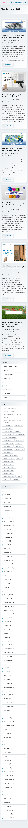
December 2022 (8, 602)
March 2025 (7, 556)
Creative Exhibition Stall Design (11, 431)
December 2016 (8, 741)
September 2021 (8, 660)
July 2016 (6, 752)
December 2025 (8, 522)
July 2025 (6, 541)
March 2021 (7, 679)
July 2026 (6, 495)
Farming (18, 443)
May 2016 (6, 760)
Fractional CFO (19, 446)
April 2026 (6, 506)
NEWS (5, 386)
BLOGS (12, 42)
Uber (19, 476)
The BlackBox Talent (9, 476)
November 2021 (8, 652)
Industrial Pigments (8, 458)
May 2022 (6, 629)
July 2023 (6, 575)
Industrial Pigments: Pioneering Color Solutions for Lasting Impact (13, 205)
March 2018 (7, 718)
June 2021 (6, 672)
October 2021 (7, 656)
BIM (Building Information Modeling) (13, 414)
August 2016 (7, 748)
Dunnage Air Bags (8, 443)
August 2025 (7, 537)
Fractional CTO (7, 452)
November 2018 (8, 698)
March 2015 (7, 806)
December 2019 (8, 687)
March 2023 (7, 591)
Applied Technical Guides (10, 366)
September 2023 (8, 568)
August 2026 (7, 491)
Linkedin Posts (7, 382)
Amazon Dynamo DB (9, 411)
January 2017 (7, 737)
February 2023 (8, 595)
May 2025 (6, 548)
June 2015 (6, 795)
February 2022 (8, 641)
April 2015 (6, 802)
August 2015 (7, 787)
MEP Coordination (8, 464)
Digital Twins (19, 440)
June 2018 (6, 714)
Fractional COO (19, 449)
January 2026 (7, 518)
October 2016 (7, 745)
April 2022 (6, 633)
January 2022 (7, 645)
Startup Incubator (8, 473)
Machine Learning (8, 461)
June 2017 (6, 729)
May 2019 (6, 691)
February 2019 (7, 695)
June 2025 (6, 545)
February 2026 (8, 514)
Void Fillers (6, 479)
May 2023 (6, 583)
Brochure (6, 417)
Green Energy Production (10, 455)
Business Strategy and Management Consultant (13, 421)
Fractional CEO (7, 446)
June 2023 (6, 579)
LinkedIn (19, 458)
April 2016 (6, 764)
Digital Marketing (8, 440)
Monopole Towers (8, 470)
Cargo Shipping (8, 425)
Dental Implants (20, 434)
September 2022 (8, 614)
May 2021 (6, 675)
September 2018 (8, 706)
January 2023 (7, 598)
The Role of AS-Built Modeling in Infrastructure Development (13, 36)
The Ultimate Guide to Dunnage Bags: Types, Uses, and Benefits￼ (14, 267)
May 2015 (6, 798)
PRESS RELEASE (8, 389)
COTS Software (8, 428)
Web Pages (7, 397)
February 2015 (7, 810)
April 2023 (6, 587)
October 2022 (7, 610)
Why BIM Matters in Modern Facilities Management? (12, 149)
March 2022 (7, 637)
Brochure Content (9, 374)
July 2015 (6, 791)
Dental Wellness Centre (10, 437)
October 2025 (7, 529)
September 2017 (8, 725)
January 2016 (7, 775)
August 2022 (7, 618)
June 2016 (6, 756)
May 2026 (6, 502)
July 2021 (6, 668)
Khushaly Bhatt (5, 2)
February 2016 (7, 772)
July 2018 (6, 710)
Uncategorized (8, 393)
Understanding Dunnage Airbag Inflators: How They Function (13, 96)
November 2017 (8, 722)
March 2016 (7, 768)
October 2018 (7, 702)
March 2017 (7, 733)
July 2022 (6, 622)
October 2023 (7, 564)
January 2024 (7, 560)
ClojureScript (18, 425)
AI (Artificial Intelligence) (10, 408)
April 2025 (6, 552)
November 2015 (8, 783)
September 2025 (8, 533)
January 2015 (7, 814)
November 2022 (8, 606)
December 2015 (8, 779)
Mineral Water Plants (9, 467)
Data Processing (8, 434)
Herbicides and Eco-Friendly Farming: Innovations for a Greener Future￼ (12, 324)
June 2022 (6, 625)
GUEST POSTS (7, 378)
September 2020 (8, 683)
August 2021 (7, 664)
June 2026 (6, 498)
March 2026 (7, 510)
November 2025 (8, 525)
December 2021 (8, 648)
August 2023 (7, 572)
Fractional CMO (8, 449)
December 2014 (8, 818)
